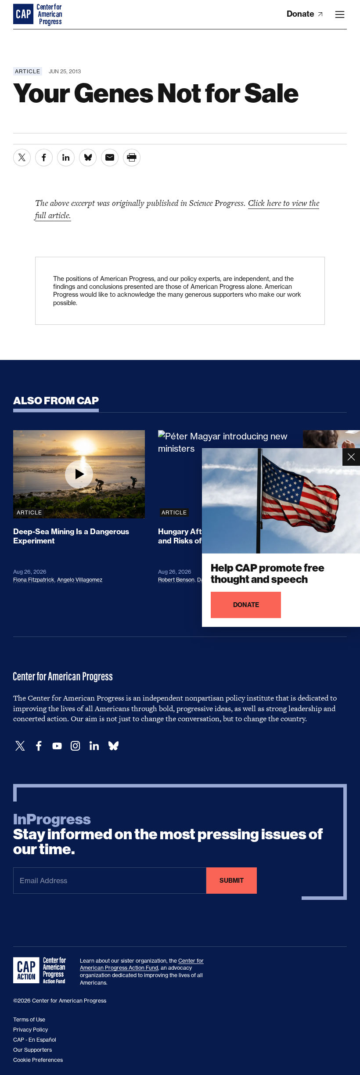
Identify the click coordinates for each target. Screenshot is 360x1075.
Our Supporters (32, 1049)
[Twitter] (20, 746)
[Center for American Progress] (24, 14)
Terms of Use (29, 1019)
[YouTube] (57, 746)
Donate (301, 14)
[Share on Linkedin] (66, 157)
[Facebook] (39, 746)
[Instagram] (75, 746)
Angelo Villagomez (79, 579)
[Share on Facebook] (44, 157)
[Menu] (340, 14)
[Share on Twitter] (22, 157)
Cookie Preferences (38, 1060)
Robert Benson (176, 579)
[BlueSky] (113, 746)
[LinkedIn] (94, 746)
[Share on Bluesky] (88, 157)
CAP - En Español (34, 1039)
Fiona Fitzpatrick (33, 579)
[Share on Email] (110, 157)
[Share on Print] (131, 157)
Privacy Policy (30, 1029)
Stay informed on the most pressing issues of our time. (168, 834)
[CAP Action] (42, 970)
